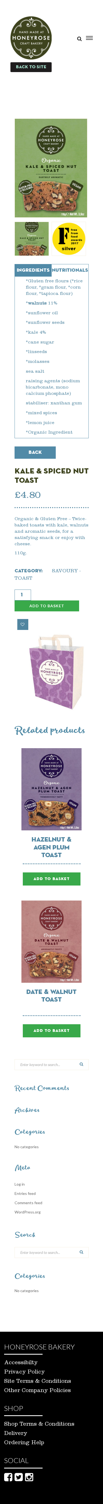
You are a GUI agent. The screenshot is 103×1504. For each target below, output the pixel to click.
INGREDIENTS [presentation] (33, 270)
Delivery (15, 1434)
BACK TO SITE (31, 67)
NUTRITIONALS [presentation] (70, 270)
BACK (35, 452)
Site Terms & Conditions (37, 1382)
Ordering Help (24, 1443)
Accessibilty (21, 1363)
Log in (20, 1184)
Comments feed (28, 1202)
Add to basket (46, 605)
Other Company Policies (37, 1391)
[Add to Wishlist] (22, 624)
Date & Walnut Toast (51, 996)
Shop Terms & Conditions (39, 1425)
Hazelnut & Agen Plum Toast (51, 847)
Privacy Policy (24, 1372)
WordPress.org (28, 1212)
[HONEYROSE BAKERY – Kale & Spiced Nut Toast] (51, 168)
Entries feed (25, 1193)
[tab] (33, 270)
